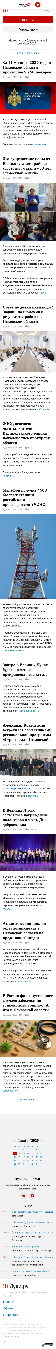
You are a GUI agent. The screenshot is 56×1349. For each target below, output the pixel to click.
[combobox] (28, 29)
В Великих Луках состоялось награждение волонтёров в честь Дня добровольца (25, 817)
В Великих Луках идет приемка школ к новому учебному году (32, 1224)
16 (19, 1156)
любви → (45, 292)
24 (15, 1146)
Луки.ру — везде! (28, 1178)
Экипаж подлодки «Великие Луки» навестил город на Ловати (30, 1273)
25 (19, 1146)
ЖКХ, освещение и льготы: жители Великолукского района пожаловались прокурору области (26, 433)
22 (15, 1160)
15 (15, 1156)
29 (37, 1146)
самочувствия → (12, 1090)
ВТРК (28, 1205)
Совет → (44, 409)
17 (24, 1156)
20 (37, 1156)
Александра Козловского (18, 788)
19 (32, 1156)
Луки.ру (7, 1336)
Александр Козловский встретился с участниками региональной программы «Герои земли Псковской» (27, 732)
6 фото (34, 829)
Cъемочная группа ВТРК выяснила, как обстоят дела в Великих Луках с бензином (33, 1236)
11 (28, 1153)
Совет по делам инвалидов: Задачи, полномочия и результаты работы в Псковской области (28, 313)
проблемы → (10, 475)
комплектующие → (13, 650)
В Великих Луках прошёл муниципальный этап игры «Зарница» (32, 1248)
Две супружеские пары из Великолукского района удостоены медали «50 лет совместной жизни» (27, 165)
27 (28, 1146)
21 (41, 1156)
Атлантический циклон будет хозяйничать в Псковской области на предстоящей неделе (24, 930)
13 (37, 1153)
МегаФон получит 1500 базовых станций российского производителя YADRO (25, 497)
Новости (27, 19)
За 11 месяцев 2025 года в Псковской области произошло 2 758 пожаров (27, 67)
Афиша (8, 1308)
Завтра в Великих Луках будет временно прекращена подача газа (25, 669)
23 (19, 1160)
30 (41, 1146)
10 (24, 1153)
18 (28, 1156)
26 (24, 1146)
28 (32, 1146)
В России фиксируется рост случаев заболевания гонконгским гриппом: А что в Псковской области (28, 1002)
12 (32, 1153)
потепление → (23, 981)
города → (8, 908)
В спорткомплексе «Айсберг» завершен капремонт (33, 1213)
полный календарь (28, 53)
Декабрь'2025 (28, 1140)
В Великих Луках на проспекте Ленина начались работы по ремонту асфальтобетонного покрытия (32, 1260)
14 (41, 1153)
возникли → (39, 144)
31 (24, 1164)
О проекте (10, 1314)
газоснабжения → (29, 710)
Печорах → (34, 795)
